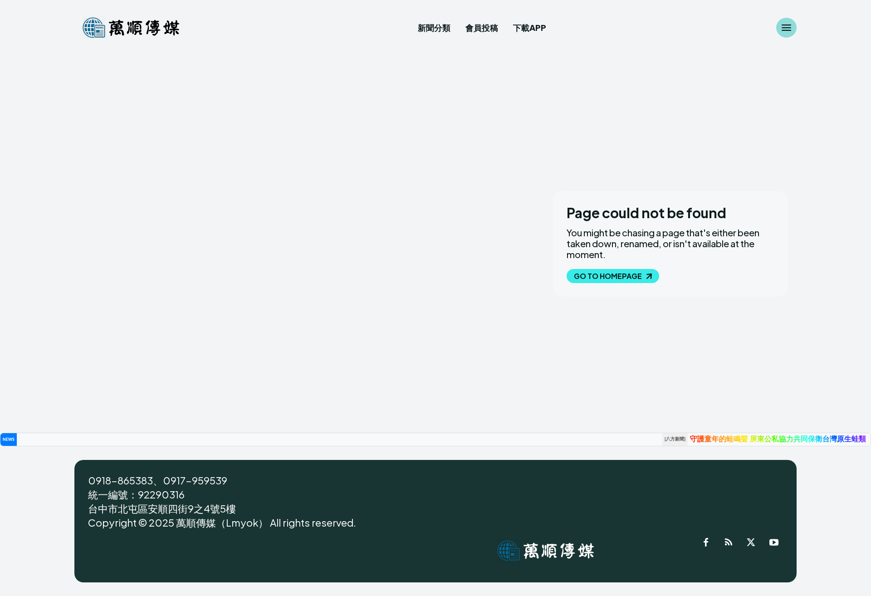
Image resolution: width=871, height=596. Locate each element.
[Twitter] (751, 544)
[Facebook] (706, 544)
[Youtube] (774, 544)
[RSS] (728, 544)
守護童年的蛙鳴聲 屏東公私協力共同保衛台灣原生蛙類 (778, 439)
